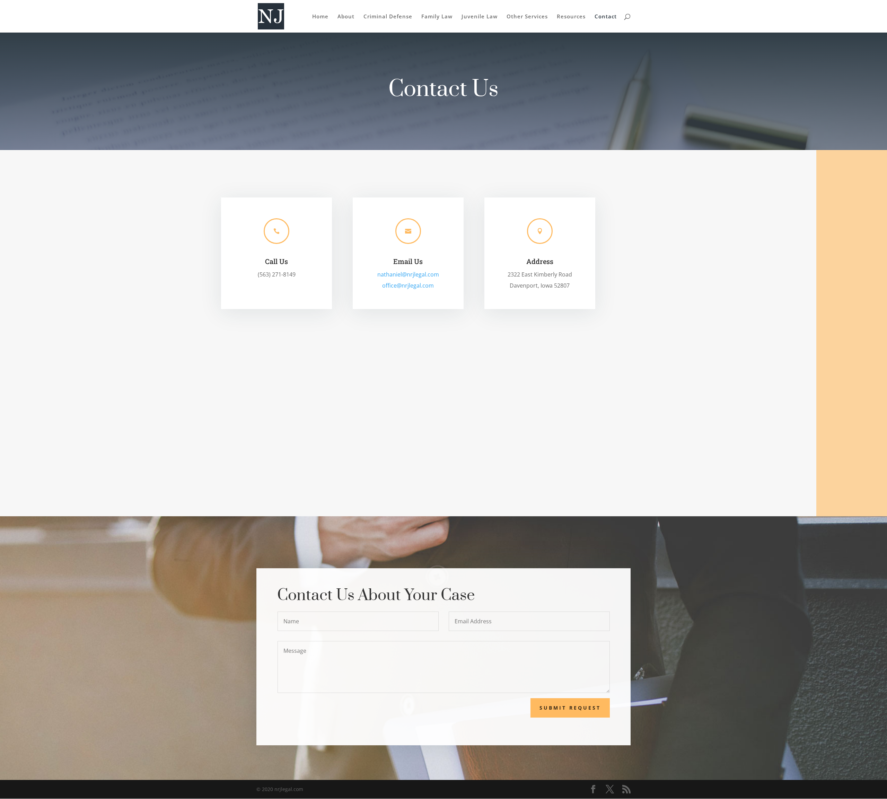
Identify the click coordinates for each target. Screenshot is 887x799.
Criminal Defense (387, 17)
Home (320, 17)
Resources (571, 17)
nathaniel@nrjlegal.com (408, 274)
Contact (606, 17)
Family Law (437, 17)
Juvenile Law (480, 17)
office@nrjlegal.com (408, 285)
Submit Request (570, 707)
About (345, 17)
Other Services (527, 17)
